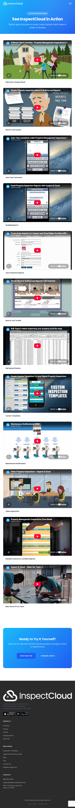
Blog (4, 757)
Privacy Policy (43, 804)
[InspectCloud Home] (13, 3)
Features (6, 726)
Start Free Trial (26, 656)
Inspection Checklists (10, 751)
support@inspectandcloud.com (14, 782)
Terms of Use (32, 804)
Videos (5, 732)
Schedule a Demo (48, 656)
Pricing (5, 729)
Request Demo (8, 736)
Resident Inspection (10, 767)
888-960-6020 (8, 779)
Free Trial (6, 739)
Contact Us (7, 764)
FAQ (4, 761)
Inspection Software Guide (12, 754)
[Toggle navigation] (70, 3)
